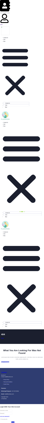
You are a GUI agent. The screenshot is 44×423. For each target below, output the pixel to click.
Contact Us (5, 37)
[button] (15, 71)
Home (2, 338)
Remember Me (4, 419)
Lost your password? (5, 416)
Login (1, 24)
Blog (4, 41)
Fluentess (4, 372)
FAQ (4, 39)
